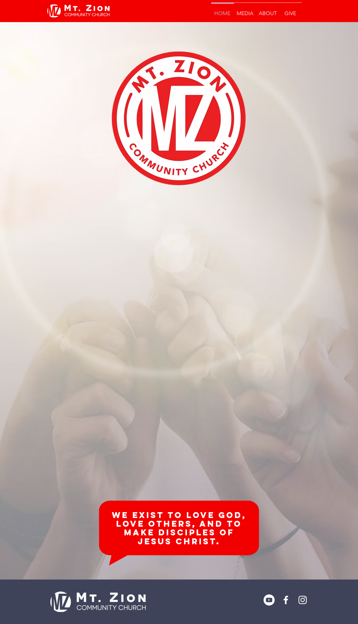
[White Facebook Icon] (285, 600)
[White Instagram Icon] (302, 600)
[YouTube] (269, 600)
